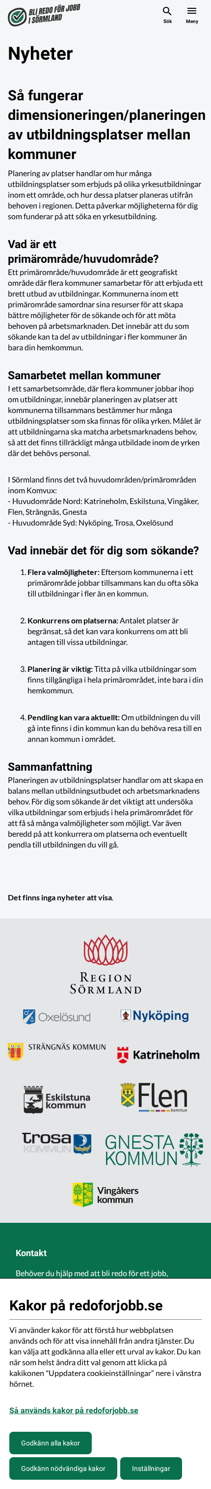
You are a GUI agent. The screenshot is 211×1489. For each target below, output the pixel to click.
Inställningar (151, 1468)
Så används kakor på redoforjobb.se (73, 1410)
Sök (167, 21)
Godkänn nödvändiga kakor (63, 1468)
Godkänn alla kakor (50, 1443)
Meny (192, 21)
